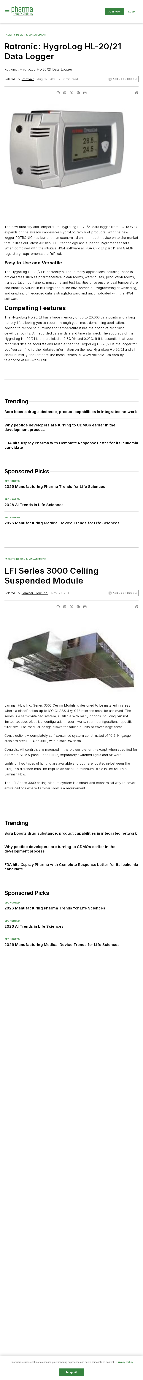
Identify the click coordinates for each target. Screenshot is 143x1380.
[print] (137, 93)
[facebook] (58, 93)
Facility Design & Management (25, 34)
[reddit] (78, 93)
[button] (7, 12)
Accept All (71, 1372)
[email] (85, 93)
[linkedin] (65, 93)
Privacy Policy (125, 1362)
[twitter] (71, 93)
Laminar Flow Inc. (35, 593)
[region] (71, 1368)
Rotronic (28, 79)
